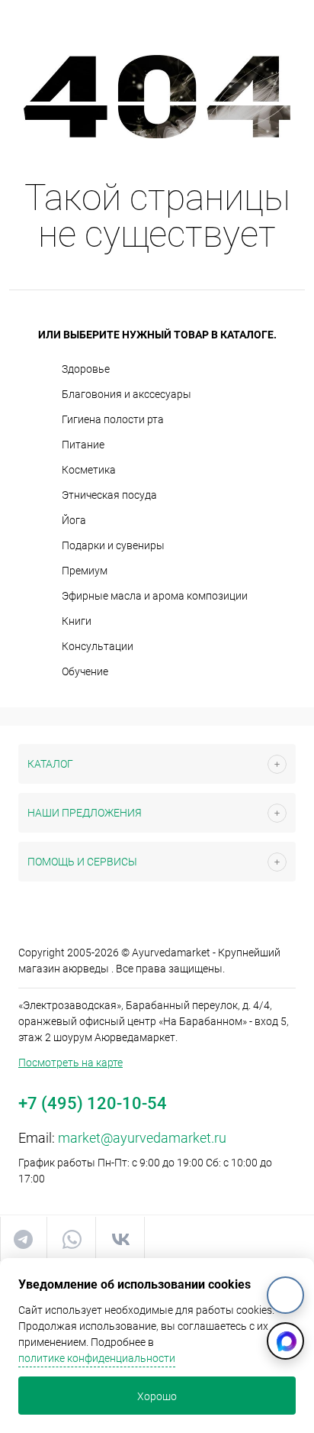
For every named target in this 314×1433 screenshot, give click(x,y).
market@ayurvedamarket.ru (142, 1138)
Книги (76, 621)
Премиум (84, 570)
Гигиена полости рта (113, 419)
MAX (285, 1341)
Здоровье (86, 369)
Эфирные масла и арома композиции (155, 596)
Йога (74, 520)
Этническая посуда (109, 495)
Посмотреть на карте (70, 1062)
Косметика (89, 470)
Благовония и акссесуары (126, 394)
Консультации (97, 646)
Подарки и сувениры (113, 545)
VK (285, 1295)
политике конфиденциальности (96, 1358)
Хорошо (157, 1396)
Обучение (85, 671)
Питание (83, 444)
